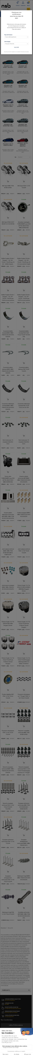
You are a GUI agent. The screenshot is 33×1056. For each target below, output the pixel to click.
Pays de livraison (8, 34)
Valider (16, 47)
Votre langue (7, 41)
